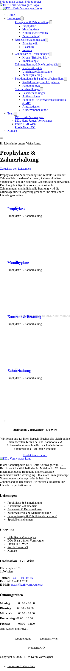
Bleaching (28, 46)
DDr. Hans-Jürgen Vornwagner (33, 120)
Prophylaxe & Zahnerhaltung (32, 22)
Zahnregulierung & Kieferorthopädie (36, 64)
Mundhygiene (30, 29)
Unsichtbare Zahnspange (37, 71)
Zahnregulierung (32, 75)
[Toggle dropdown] (22, 18)
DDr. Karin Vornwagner (29, 117)
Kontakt (12, 130)
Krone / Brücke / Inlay (35, 57)
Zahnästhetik (30, 43)
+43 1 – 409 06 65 (22, 577)
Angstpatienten (31, 106)
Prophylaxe (29, 26)
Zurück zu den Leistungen (15, 168)
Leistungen (14, 18)
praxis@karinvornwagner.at (26, 584)
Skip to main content (12, 1)
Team (10, 113)
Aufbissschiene (31, 96)
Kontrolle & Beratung (35, 32)
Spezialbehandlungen (27, 89)
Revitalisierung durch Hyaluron (41, 82)
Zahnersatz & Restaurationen (32, 53)
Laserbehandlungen (34, 93)
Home (11, 14)
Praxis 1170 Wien (25, 124)
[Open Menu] (1, 138)
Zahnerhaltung (31, 36)
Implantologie (30, 60)
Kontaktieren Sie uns (35, 455)
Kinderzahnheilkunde (35, 109)
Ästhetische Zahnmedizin (30, 39)
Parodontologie (31, 85)
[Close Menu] (1, 9)
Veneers (27, 50)
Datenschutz (27, 666)
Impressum (13, 666)
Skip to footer (33, 1)
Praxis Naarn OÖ (25, 127)
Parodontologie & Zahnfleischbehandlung (39, 78)
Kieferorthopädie (32, 68)
